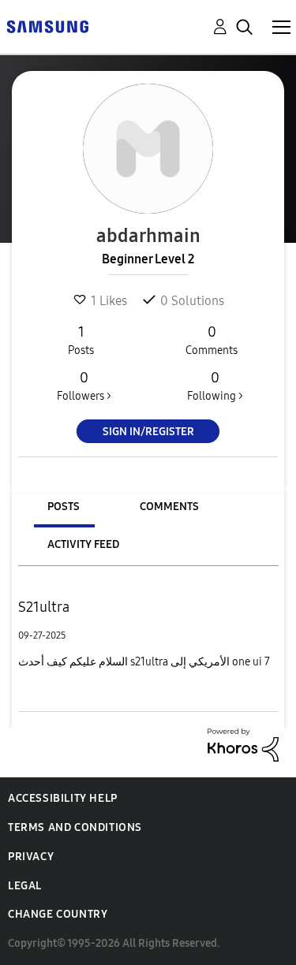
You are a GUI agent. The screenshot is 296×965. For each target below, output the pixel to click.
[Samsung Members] (47, 25)
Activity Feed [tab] (83, 544)
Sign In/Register (148, 431)
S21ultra (43, 607)
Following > (215, 386)
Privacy (31, 856)
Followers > (84, 386)
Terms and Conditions (75, 827)
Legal (25, 885)
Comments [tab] (169, 506)
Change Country (57, 914)
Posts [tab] (63, 506)
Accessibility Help (63, 798)
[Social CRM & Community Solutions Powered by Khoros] (243, 743)
